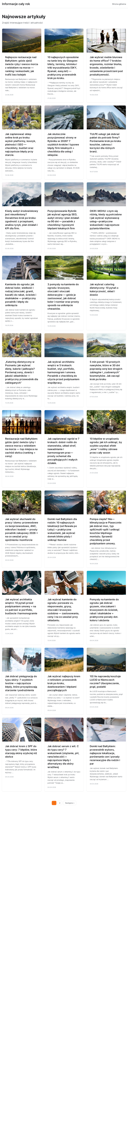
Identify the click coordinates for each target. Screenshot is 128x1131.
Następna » (69, 803)
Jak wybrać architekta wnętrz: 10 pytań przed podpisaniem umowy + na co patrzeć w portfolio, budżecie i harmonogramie (21, 606)
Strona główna (119, 4)
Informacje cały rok (16, 4)
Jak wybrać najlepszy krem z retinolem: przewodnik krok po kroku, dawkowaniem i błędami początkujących (64, 683)
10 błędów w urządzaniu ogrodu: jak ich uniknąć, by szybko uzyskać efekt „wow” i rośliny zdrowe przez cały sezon (106, 445)
